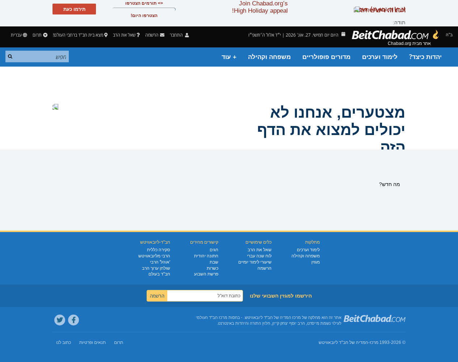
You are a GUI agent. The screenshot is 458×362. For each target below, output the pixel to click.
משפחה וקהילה (269, 57)
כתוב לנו (63, 342)
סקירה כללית (158, 249)
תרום (37, 35)
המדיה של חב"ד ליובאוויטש (343, 342)
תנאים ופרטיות (92, 342)
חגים (214, 249)
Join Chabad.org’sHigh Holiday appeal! (260, 7)
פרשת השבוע (206, 274)
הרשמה (264, 268)
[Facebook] (73, 320)
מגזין (315, 262)
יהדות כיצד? (425, 57)
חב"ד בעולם (159, 274)
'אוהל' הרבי (160, 262)
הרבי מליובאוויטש (154, 255)
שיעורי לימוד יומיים (255, 262)
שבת (214, 262)
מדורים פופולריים (326, 57)
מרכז (374, 342)
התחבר (177, 35)
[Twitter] (59, 320)
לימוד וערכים (380, 57)
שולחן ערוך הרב (156, 268)
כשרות (212, 268)
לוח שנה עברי (259, 255)
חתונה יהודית (206, 255)
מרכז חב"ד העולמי (211, 317)
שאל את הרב (124, 35)
